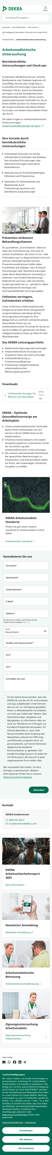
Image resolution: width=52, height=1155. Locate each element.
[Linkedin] (19, 1062)
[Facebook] (14, 1062)
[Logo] (13, 9)
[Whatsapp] (9, 1062)
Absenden (38, 789)
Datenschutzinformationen (17, 777)
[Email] (4, 1062)
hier (14, 703)
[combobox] (26, 631)
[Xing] (25, 1062)
